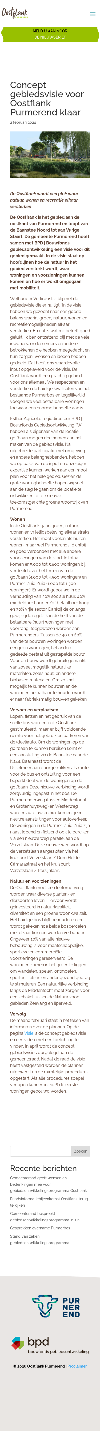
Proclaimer (77, 1366)
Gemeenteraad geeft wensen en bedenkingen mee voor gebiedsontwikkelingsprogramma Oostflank (48, 1184)
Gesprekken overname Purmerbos (40, 1228)
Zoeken (80, 1151)
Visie (28, 1033)
